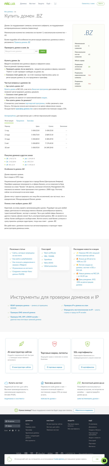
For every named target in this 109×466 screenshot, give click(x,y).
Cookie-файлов (59, 459)
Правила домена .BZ (22, 42)
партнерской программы (35, 103)
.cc (25, 162)
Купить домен (9, 89)
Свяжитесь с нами (88, 3)
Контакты (92, 446)
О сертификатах (87, 367)
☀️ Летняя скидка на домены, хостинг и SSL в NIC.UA (85, 267)
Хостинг (32, 3)
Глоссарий (92, 440)
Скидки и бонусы (95, 430)
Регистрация (9, 121)
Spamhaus (48, 259)
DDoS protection (50, 266)
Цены (27, 424)
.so (25, 165)
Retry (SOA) (48, 263)
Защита (41, 3)
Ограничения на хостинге (22, 268)
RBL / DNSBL (49, 256)
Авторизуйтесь (10, 116)
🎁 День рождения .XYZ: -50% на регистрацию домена (86, 282)
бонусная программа (40, 89)
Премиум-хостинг (53, 430)
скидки (44, 98)
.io (7, 162)
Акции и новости (94, 437)
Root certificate (50, 253)
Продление (20, 121)
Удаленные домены (32, 433)
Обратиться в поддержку (84, 410)
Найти (43, 51)
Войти (101, 3)
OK (97, 459)
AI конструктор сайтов (54, 424)
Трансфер (30, 121)
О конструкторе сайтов (21, 367)
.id (7, 158)
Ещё (48, 3)
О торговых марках (54, 367)
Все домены (8, 11)
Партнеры (92, 443)
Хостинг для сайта (53, 427)
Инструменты (30, 440)
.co (25, 158)
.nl (7, 165)
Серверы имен (30, 427)
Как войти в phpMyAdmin (22, 259)
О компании (93, 424)
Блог (6, 430)
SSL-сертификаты (74, 429)
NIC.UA (10, 3)
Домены (23, 3)
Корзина (55, 4)
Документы (93, 427)
